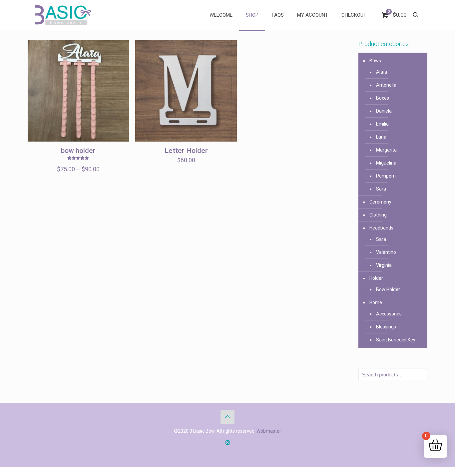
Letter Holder (186, 151)
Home (375, 302)
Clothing (378, 215)
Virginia (384, 265)
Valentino (386, 252)
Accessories (389, 313)
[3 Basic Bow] (63, 15)
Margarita (386, 150)
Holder (376, 278)
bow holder (78, 151)
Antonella (386, 85)
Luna (381, 137)
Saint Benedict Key (395, 339)
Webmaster (268, 431)
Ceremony (380, 202)
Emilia (382, 124)
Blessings (386, 326)
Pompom (386, 176)
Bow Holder (388, 289)
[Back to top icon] (227, 417)
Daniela (384, 111)
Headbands (381, 228)
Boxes (382, 98)
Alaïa (381, 72)
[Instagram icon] (227, 443)
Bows (375, 60)
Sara (381, 189)
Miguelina (386, 163)
